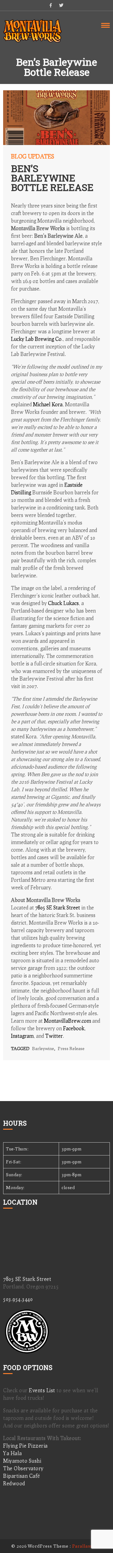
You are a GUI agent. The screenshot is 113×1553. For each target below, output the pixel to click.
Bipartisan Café (21, 1476)
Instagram (22, 1036)
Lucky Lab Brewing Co (36, 339)
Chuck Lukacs (63, 603)
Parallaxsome (87, 1546)
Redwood (14, 1483)
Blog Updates (32, 156)
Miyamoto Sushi (22, 1461)
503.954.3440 (18, 1299)
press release (71, 1048)
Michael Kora (47, 404)
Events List (42, 1390)
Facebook (73, 1028)
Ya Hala (12, 1453)
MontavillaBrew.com (67, 1021)
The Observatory (23, 1468)
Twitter (54, 1036)
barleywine (43, 1048)
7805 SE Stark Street (57, 907)
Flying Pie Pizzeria (25, 1446)
